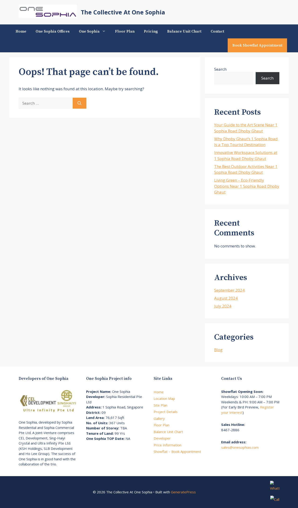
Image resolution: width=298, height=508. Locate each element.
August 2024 (226, 298)
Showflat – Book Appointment (177, 451)
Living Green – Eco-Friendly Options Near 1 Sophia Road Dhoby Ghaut (246, 186)
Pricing (151, 31)
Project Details (166, 411)
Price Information (167, 445)
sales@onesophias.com (240, 447)
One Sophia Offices (53, 31)
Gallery (159, 418)
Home (21, 31)
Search (220, 69)
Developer (162, 438)
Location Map (164, 398)
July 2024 (222, 306)
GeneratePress (183, 492)
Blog (218, 349)
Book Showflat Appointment (257, 45)
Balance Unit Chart (184, 31)
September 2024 (229, 290)
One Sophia (89, 31)
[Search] (79, 103)
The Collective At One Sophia (123, 12)
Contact (217, 31)
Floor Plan (125, 31)
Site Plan (160, 405)
